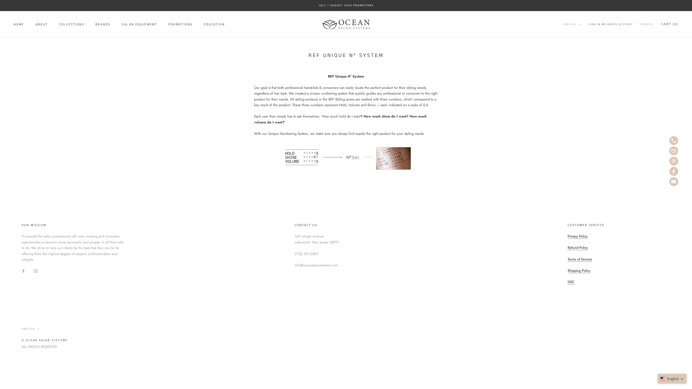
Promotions (180, 24)
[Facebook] (23, 270)
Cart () (669, 24)
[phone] (673, 140)
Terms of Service (580, 259)
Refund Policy (578, 247)
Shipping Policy (579, 270)
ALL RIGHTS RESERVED (39, 346)
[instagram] (673, 161)
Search (647, 24)
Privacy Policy (578, 236)
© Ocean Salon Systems (45, 340)
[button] (672, 379)
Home (19, 24)
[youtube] (673, 181)
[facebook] (673, 171)
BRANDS (102, 24)
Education (214, 24)
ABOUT (41, 24)
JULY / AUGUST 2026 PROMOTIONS (346, 5)
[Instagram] (35, 270)
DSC (571, 281)
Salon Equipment (139, 24)
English (569, 24)
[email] (673, 150)
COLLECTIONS (71, 24)
